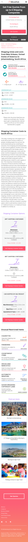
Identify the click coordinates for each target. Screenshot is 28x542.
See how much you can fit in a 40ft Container (14, 275)
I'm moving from (14, 17)
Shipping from (16, 65)
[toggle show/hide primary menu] (26, 1)
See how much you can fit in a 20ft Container (14, 238)
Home (2, 44)
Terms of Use (4, 517)
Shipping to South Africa (7, 45)
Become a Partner (5, 511)
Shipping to (12, 73)
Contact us (3, 509)
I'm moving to (14, 24)
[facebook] (1, 522)
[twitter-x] (6, 522)
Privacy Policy (4, 513)
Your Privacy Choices (6, 515)
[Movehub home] (14, 2)
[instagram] (10, 522)
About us (3, 507)
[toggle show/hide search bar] (1, 1)
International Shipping (11, 44)
